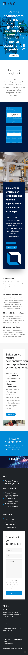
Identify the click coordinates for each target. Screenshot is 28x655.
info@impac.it (10, 643)
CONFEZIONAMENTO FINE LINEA (14, 115)
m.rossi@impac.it (11, 501)
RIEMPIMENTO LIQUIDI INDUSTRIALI (14, 134)
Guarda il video (11, 247)
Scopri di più (14, 55)
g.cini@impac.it (10, 527)
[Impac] (9, 3)
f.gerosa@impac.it (11, 496)
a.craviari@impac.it (12, 522)
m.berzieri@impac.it (12, 506)
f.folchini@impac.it (12, 484)
